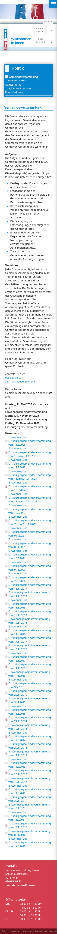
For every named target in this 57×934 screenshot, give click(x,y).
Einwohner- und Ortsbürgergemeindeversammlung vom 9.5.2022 (29, 531)
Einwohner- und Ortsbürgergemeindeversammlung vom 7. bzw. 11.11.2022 (29, 520)
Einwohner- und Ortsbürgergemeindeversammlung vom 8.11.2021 (29, 543)
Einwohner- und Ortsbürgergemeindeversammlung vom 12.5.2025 (29, 463)
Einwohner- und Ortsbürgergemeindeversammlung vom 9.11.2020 (29, 565)
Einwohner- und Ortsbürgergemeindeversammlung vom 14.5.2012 (29, 789)
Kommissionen (14, 92)
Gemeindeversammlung (23, 77)
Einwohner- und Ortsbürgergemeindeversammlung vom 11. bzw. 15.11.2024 (29, 474)
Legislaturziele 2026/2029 (19, 88)
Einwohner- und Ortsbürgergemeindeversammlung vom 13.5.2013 (29, 762)
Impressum (27, 931)
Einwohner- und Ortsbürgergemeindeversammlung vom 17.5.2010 (29, 842)
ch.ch (49, 30)
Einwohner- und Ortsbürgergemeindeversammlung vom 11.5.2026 (29, 440)
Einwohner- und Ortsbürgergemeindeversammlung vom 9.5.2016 (29, 683)
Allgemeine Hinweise (17, 80)
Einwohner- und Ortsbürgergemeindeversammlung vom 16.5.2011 (29, 815)
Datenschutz (41, 931)
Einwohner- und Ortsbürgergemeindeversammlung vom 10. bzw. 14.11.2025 (29, 452)
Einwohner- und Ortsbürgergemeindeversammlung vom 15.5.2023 (29, 509)
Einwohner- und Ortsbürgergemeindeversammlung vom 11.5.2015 (29, 709)
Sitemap (48, 21)
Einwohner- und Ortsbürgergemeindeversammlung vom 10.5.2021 (29, 554)
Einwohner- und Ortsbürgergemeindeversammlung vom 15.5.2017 (29, 656)
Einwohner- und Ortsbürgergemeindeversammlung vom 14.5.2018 (29, 630)
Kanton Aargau (39, 30)
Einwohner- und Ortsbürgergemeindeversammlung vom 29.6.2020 (29, 577)
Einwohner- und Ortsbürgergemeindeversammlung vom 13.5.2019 (29, 603)
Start (4, 931)
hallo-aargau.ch (41, 40)
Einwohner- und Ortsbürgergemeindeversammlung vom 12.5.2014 (29, 736)
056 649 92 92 (13, 377)
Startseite (14, 931)
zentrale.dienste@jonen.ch (21, 381)
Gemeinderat (13, 84)
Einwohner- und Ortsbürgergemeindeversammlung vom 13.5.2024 (29, 486)
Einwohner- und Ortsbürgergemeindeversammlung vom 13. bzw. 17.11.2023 (29, 497)
